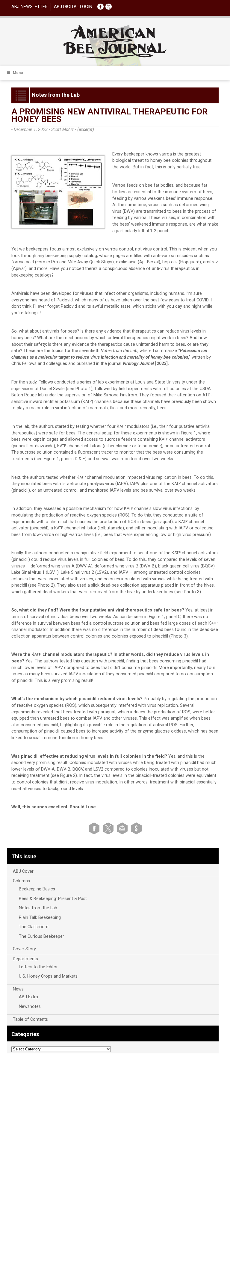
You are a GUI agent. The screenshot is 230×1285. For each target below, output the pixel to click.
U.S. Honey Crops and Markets (48, 976)
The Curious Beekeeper (41, 936)
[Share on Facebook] (95, 828)
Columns (21, 881)
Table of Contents (30, 1019)
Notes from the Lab (38, 907)
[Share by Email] (123, 828)
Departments (25, 958)
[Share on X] (109, 828)
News (18, 989)
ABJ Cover (23, 871)
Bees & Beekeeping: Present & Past (53, 898)
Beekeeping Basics (37, 889)
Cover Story (24, 949)
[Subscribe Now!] (136, 828)
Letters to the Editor (38, 967)
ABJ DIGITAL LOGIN (73, 6)
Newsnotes (30, 1006)
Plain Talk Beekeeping (40, 917)
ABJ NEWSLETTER (29, 6)
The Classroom (34, 926)
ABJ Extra (28, 996)
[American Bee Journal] (115, 57)
